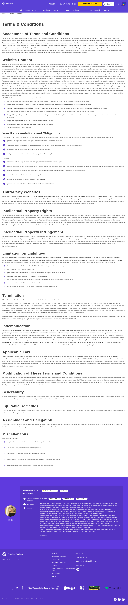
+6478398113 (81, 557)
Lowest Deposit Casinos (97, 10)
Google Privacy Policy (29, 598)
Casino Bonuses (49, 10)
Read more (43, 535)
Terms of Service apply (41, 598)
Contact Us (55, 565)
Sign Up (109, 4)
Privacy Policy (56, 559)
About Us (52, 4)
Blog (74, 4)
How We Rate (64, 4)
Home (4, 13)
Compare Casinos (90, 4)
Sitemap (54, 576)
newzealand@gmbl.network (87, 561)
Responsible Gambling (59, 556)
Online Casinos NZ (26, 10)
